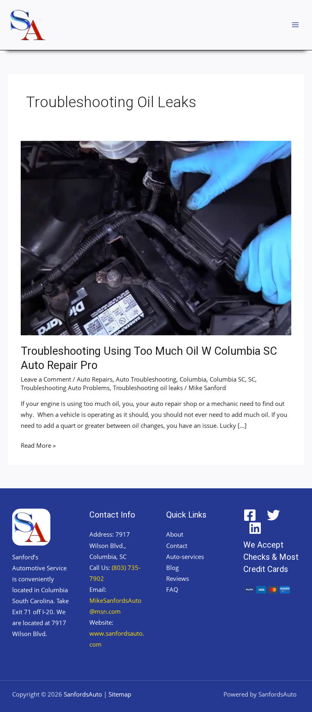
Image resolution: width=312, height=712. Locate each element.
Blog (172, 567)
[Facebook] (249, 515)
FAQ (172, 589)
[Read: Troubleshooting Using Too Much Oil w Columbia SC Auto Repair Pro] (156, 237)
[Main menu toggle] (295, 24)
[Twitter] (273, 515)
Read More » (38, 444)
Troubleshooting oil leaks (148, 388)
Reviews (177, 578)
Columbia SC (227, 379)
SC (251, 379)
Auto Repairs (95, 379)
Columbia (193, 379)
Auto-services (185, 556)
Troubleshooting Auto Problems (65, 388)
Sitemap (119, 694)
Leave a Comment (46, 379)
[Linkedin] (255, 528)
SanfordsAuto (83, 694)
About (174, 534)
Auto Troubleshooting (146, 379)
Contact (176, 546)
